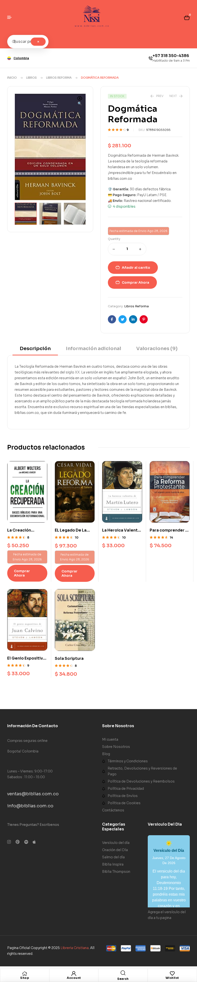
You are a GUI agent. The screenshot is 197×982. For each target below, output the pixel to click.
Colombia (21, 58)
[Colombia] (9, 58)
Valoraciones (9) (157, 349)
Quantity (114, 239)
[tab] (35, 350)
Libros (31, 77)
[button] (79, 101)
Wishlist (172, 978)
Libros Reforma (59, 77)
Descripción (35, 349)
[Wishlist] (172, 973)
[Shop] (24, 973)
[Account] (73, 973)
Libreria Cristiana (75, 948)
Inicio (12, 77)
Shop (24, 978)
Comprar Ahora (135, 282)
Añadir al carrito (136, 267)
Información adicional (93, 349)
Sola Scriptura (69, 658)
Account (74, 978)
